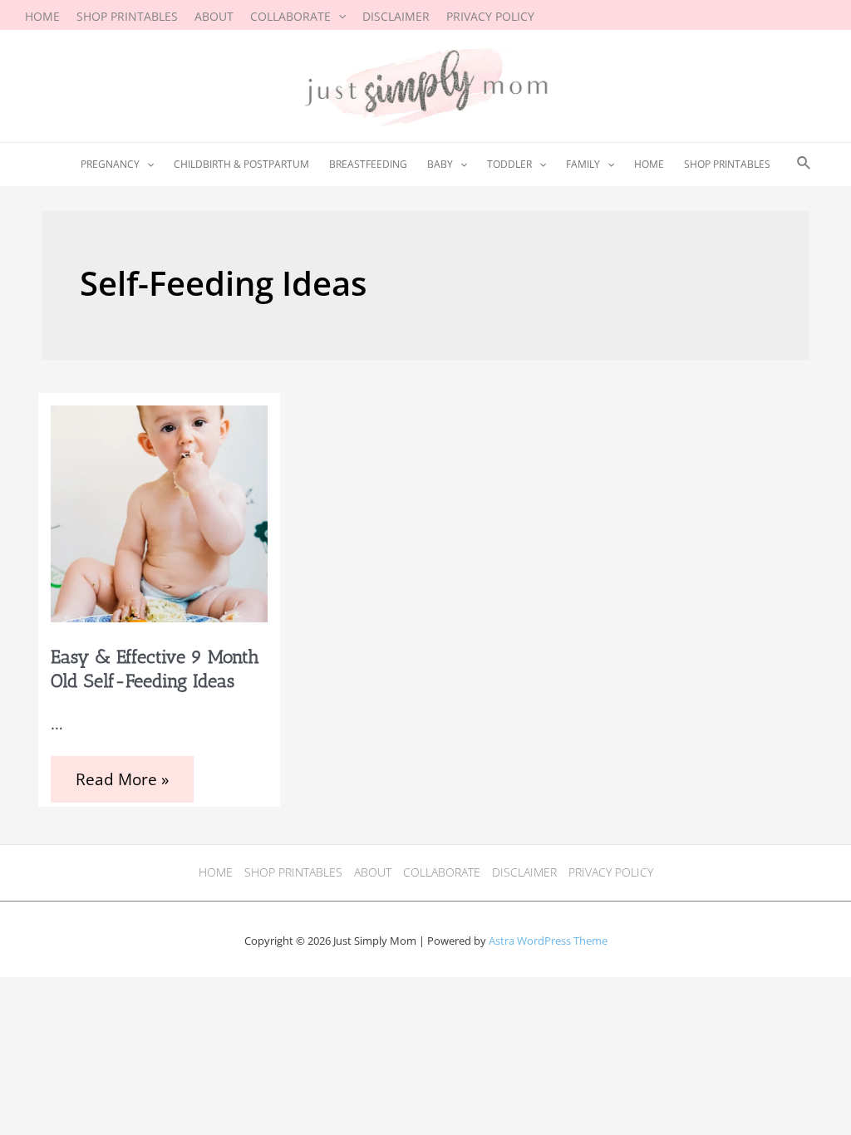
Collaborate (441, 872)
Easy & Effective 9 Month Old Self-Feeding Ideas (155, 669)
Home (216, 872)
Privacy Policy (610, 872)
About (372, 872)
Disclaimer (524, 872)
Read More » (122, 781)
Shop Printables (293, 872)
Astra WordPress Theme (548, 940)
